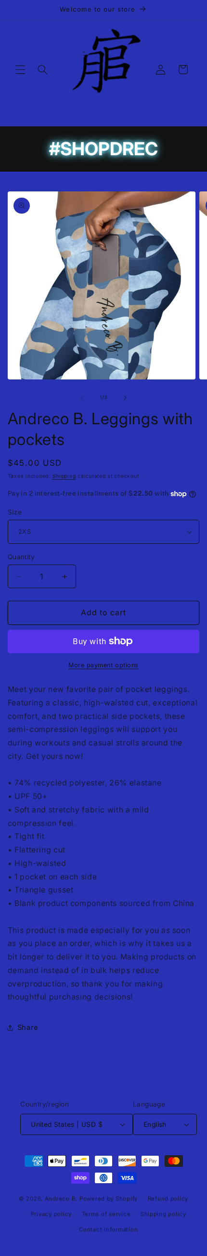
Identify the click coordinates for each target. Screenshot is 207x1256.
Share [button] (28, 1027)
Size (15, 512)
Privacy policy (51, 1214)
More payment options (103, 665)
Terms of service (106, 1214)
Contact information (108, 1229)
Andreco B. (62, 1198)
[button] (20, 69)
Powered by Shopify (108, 1198)
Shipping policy (163, 1214)
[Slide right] (125, 397)
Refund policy (168, 1198)
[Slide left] (81, 397)
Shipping (64, 476)
